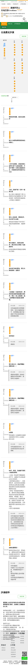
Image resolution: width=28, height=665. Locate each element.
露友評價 (4, 27)
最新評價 (14, 97)
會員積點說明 (5, 662)
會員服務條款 (21, 661)
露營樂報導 (13, 654)
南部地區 (13, 640)
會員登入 (9, 4)
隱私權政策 (10, 661)
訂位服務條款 (17, 662)
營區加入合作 (11, 662)
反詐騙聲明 (15, 661)
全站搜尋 (21, 1)
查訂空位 (4, 23)
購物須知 (5, 661)
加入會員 (3, 4)
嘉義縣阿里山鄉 (5, 7)
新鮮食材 (3, 650)
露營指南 (13, 647)
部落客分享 (13, 652)
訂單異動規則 (17, 23)
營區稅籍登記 (16, 663)
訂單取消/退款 (23, 4)
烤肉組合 (3, 647)
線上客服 (11, 663)
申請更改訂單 (15, 4)
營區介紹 (10, 23)
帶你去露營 (13, 650)
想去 (25, 21)
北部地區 (13, 636)
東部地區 (13, 642)
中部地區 (13, 638)
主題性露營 (13, 656)
